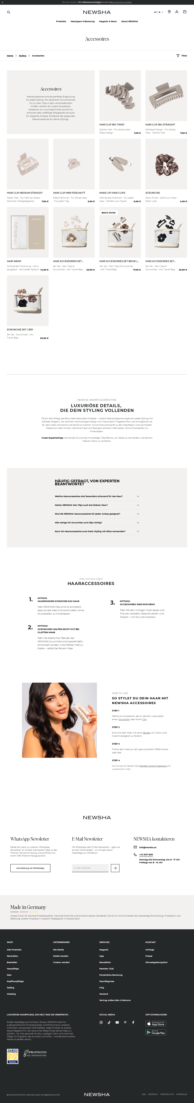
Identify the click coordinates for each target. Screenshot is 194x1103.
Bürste (146, 732)
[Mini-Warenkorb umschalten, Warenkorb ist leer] (185, 12)
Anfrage (149, 949)
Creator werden (61, 962)
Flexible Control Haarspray (153, 766)
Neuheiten (12, 956)
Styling (22, 55)
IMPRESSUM (181, 1094)
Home (10, 55)
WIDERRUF (153, 1094)
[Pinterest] (125, 1023)
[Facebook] (133, 1023)
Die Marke (58, 949)
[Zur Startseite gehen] (97, 15)
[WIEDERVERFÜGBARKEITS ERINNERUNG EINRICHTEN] (135, 264)
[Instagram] (101, 1023)
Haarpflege (13, 968)
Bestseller (12, 962)
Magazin (103, 949)
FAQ (101, 987)
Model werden (60, 956)
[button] (2, 2)
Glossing (11, 994)
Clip (144, 719)
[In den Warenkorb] (135, 127)
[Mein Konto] (176, 12)
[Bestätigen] (115, 868)
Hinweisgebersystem (156, 962)
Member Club (106, 968)
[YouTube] (117, 1023)
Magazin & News (108, 21)
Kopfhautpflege (15, 981)
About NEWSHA (129, 21)
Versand (103, 994)
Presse (148, 956)
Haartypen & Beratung (83, 21)
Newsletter (105, 962)
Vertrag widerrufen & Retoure (115, 1000)
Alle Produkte (14, 949)
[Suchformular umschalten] (8, 12)
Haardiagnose (106, 981)
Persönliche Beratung (110, 975)
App (101, 956)
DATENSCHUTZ (167, 1094)
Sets (9, 975)
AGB (144, 1094)
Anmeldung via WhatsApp (30, 868)
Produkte (61, 21)
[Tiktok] (109, 1023)
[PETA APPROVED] (35, 1053)
